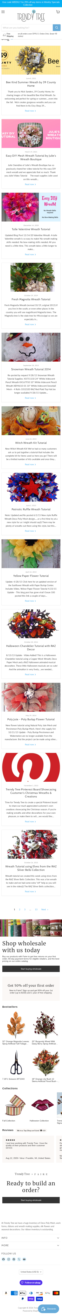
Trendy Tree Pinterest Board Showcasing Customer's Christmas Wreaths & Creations (31, 793)
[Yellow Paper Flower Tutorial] (31, 553)
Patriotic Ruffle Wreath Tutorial (31, 509)
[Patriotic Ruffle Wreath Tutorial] (31, 487)
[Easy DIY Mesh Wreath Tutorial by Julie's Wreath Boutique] (31, 133)
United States (30, 1272)
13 (36, 909)
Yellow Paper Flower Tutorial (31, 575)
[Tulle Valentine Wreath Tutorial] (31, 207)
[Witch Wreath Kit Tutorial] (31, 420)
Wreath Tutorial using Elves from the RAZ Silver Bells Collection (31, 868)
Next (43, 909)
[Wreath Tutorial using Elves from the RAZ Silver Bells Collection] (31, 844)
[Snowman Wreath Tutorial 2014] (31, 347)
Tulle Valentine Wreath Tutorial (31, 229)
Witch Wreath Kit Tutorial (31, 442)
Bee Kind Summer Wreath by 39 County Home (31, 84)
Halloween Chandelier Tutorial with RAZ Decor (31, 647)
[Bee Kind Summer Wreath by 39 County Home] (31, 60)
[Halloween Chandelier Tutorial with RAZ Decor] (31, 623)
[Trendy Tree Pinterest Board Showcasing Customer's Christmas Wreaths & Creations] (31, 767)
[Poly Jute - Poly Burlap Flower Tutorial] (31, 697)
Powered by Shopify (31, 1311)
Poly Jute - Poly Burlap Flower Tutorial (31, 719)
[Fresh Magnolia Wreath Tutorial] (31, 277)
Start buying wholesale (31, 969)
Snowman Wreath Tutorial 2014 (31, 369)
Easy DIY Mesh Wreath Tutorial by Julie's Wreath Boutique (31, 157)
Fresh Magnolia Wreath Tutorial (31, 299)
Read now (29, 111)
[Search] (57, 27)
